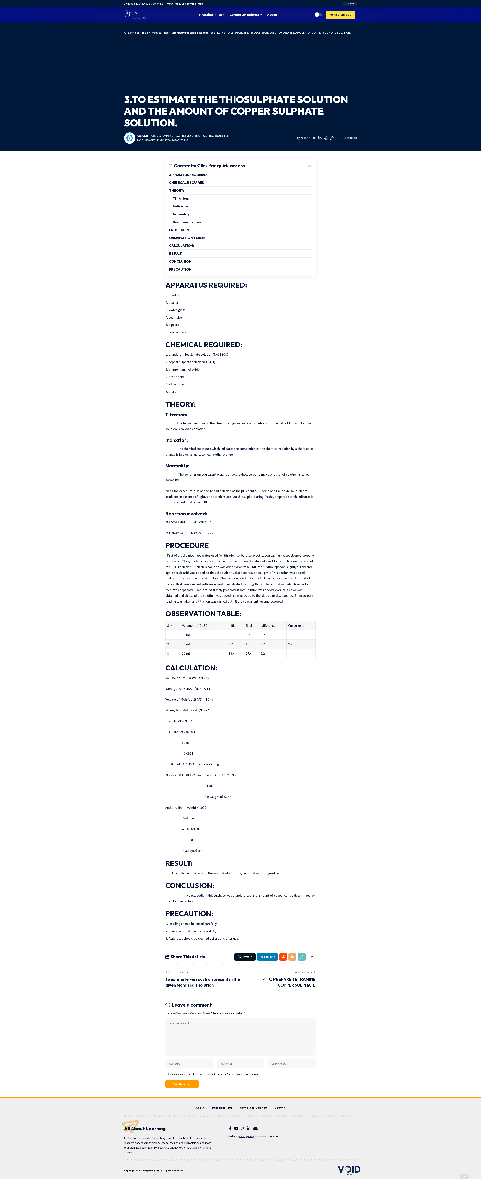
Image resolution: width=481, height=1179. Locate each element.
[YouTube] (236, 1128)
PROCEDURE (179, 230)
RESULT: (176, 253)
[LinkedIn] (249, 1128)
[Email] (292, 957)
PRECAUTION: (180, 269)
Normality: (181, 214)
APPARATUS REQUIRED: (188, 175)
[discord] (255, 1129)
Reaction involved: (188, 222)
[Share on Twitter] (314, 138)
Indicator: (181, 206)
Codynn (142, 136)
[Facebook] (230, 1128)
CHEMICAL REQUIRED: (187, 182)
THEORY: (176, 190)
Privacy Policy (172, 3)
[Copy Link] (331, 138)
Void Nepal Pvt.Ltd (149, 1170)
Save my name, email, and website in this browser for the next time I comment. (214, 1074)
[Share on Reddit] (325, 138)
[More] (337, 138)
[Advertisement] (240, 63)
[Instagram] (243, 1128)
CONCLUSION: (180, 261)
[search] (307, 14)
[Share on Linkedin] (320, 138)
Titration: (181, 198)
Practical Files (218, 136)
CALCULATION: (181, 245)
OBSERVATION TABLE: (187, 238)
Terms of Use (195, 3)
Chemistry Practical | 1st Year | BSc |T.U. (178, 136)
